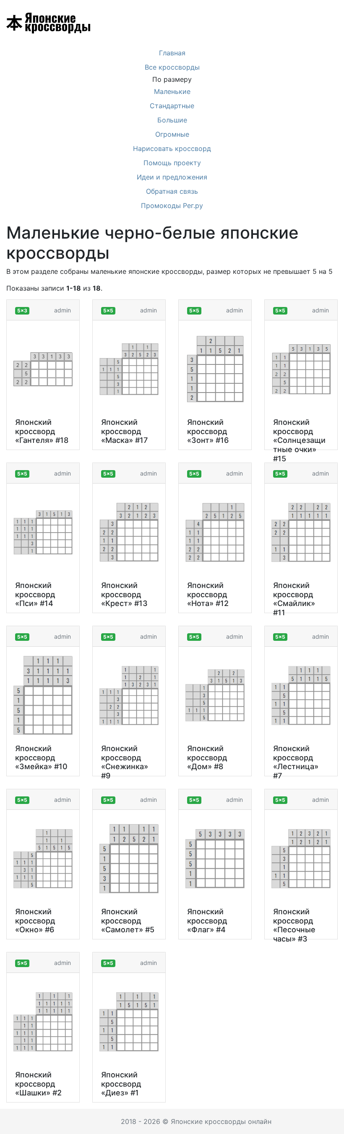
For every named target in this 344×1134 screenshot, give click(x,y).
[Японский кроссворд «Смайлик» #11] (301, 532)
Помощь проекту (172, 163)
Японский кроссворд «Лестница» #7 (295, 762)
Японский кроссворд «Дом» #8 (207, 757)
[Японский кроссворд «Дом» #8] (215, 695)
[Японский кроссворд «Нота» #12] (215, 532)
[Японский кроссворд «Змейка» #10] (43, 695)
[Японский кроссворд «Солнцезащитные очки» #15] (301, 369)
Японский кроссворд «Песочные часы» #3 (294, 925)
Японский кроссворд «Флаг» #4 (207, 920)
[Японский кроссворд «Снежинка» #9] (129, 695)
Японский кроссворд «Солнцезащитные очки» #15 (299, 440)
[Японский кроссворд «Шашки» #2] (43, 1021)
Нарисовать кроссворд (172, 148)
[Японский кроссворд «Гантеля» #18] (43, 369)
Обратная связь (172, 191)
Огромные (172, 134)
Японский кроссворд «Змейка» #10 (41, 757)
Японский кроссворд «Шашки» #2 (38, 1083)
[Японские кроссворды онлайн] (28, 23)
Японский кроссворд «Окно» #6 (35, 920)
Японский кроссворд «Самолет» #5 (127, 920)
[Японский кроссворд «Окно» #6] (43, 858)
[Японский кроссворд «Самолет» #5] (129, 858)
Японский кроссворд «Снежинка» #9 (124, 762)
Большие (172, 120)
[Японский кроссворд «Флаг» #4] (215, 858)
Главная (172, 53)
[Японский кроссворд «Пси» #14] (43, 532)
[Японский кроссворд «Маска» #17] (129, 369)
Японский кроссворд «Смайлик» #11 (294, 599)
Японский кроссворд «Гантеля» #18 (41, 431)
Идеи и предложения (172, 177)
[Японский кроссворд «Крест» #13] (129, 532)
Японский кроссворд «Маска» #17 (124, 431)
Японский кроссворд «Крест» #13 (124, 594)
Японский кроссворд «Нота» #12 (208, 594)
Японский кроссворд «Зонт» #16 (208, 431)
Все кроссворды (172, 67)
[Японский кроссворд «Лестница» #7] (301, 695)
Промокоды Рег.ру (172, 205)
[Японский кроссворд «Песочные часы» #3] (301, 858)
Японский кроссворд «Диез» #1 (121, 1083)
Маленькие (172, 91)
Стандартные (172, 105)
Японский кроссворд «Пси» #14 (35, 594)
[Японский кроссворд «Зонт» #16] (215, 369)
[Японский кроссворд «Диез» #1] (129, 1021)
